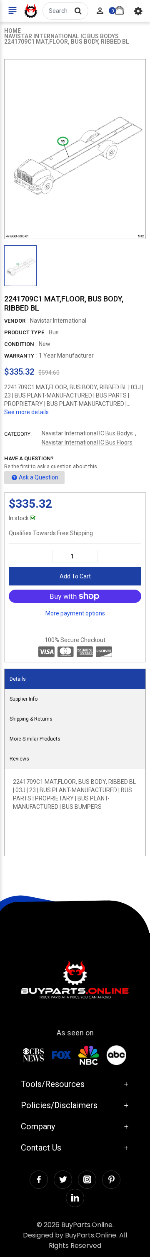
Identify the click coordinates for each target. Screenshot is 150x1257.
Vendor (14, 321)
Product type (24, 332)
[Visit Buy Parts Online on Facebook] (39, 1180)
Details (18, 679)
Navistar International (58, 320)
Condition (19, 344)
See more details (26, 412)
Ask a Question (38, 477)
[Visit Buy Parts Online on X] (63, 1180)
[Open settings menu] (138, 10)
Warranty (19, 356)
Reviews (19, 759)
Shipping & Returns (31, 719)
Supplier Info (24, 699)
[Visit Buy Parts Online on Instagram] (87, 1180)
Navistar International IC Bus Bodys (87, 433)
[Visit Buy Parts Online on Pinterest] (111, 1180)
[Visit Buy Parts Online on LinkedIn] (75, 1198)
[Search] (78, 11)
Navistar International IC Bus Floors (87, 442)
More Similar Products (35, 739)
